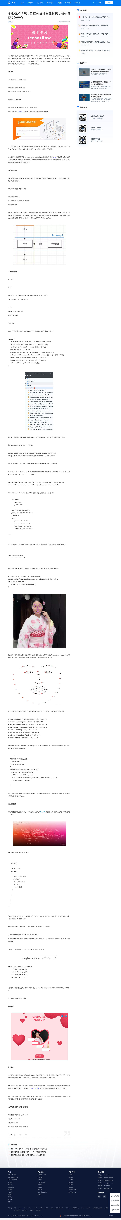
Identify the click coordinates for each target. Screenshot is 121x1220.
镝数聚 (88, 1208)
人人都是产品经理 (97, 1208)
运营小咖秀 (38, 1210)
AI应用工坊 (11, 1187)
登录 (100, 3)
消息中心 (10, 1202)
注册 (109, 3)
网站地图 (111, 1215)
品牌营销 (40, 1179)
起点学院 (24, 1210)
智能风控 (40, 1189)
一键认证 (10, 1192)
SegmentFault (22, 1208)
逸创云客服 (16, 1210)
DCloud (29, 1208)
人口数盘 (10, 1197)
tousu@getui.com (108, 1188)
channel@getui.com (108, 1183)
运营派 (31, 1210)
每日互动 (71, 1177)
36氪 (15, 1208)
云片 (82, 1208)
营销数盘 (10, 1194)
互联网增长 (40, 1177)
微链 (52, 1208)
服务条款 (71, 1184)
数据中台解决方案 (42, 1192)
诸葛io (41, 1208)
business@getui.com (108, 1177)
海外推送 (10, 1189)
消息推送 (10, 1182)
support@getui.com (108, 1180)
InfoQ (35, 1208)
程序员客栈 (76, 1208)
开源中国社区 (59, 1208)
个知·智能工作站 (12, 1174)
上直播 (106, 1208)
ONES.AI (68, 1208)
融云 (47, 1208)
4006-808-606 (107, 1175)
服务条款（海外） (73, 1189)
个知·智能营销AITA (13, 1177)
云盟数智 (71, 1179)
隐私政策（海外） (73, 1192)
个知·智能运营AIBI (12, 1179)
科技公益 (40, 1194)
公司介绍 (71, 1174)
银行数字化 (40, 1187)
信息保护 (71, 1182)
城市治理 (40, 1184)
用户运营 (10, 1184)
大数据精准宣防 (41, 1182)
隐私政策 (71, 1187)
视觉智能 (10, 1199)
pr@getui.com (107, 1185)
